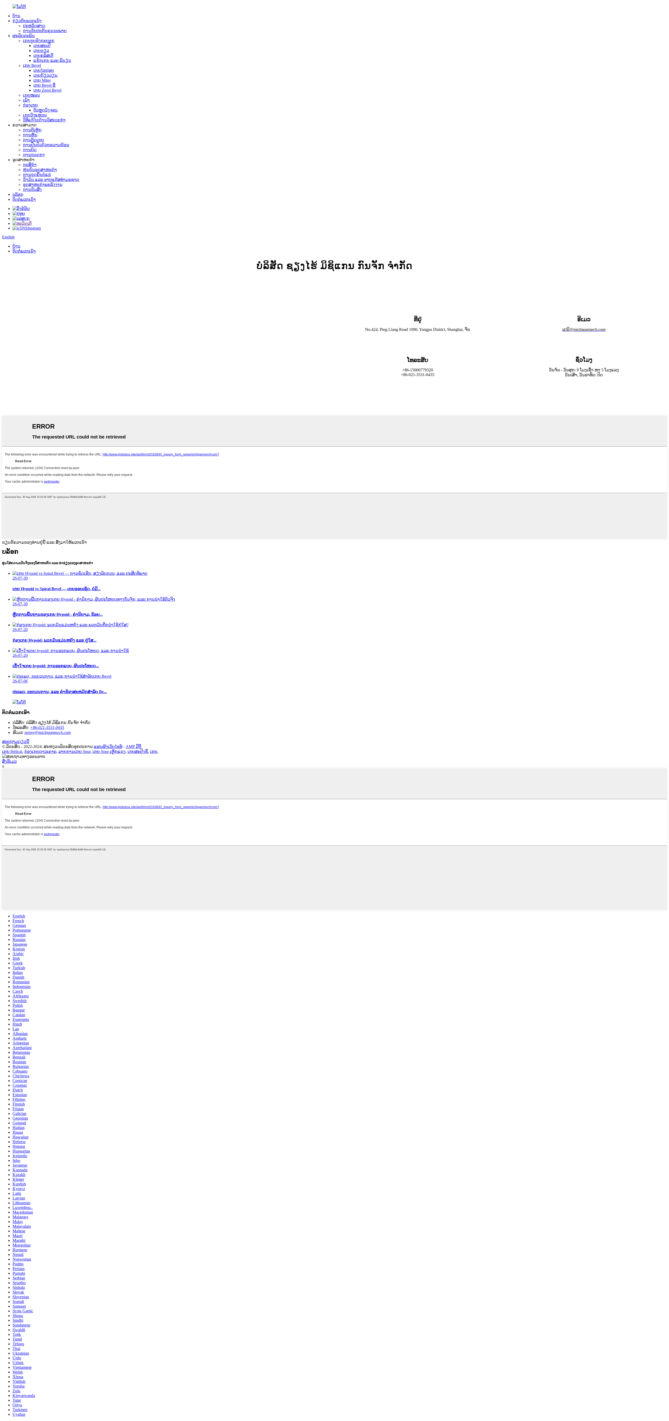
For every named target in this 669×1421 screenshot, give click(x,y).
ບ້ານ (16, 16)
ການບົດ (30, 150)
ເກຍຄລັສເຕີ (43, 55)
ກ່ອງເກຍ (30, 105)
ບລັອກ (18, 194)
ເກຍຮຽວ (41, 50)
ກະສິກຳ (30, 164)
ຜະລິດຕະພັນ (24, 35)
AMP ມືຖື (133, 746)
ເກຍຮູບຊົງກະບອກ (38, 40)
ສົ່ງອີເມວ (9, 761)
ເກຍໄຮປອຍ (43, 70)
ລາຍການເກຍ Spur (74, 751)
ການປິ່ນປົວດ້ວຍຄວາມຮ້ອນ (46, 145)
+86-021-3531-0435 (47, 727)
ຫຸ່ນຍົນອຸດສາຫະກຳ (40, 169)
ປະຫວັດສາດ (34, 26)
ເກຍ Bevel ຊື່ (44, 85)
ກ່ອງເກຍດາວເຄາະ (40, 751)
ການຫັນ (30, 135)
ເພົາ (26, 100)
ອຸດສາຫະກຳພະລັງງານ (42, 184)
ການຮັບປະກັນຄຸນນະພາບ (45, 30)
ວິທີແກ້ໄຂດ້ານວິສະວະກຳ (44, 120)
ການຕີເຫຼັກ (32, 130)
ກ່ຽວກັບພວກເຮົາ (27, 21)
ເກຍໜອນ (31, 95)
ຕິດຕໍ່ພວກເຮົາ (24, 199)
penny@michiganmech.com (48, 732)
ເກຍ (153, 751)
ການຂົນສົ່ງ (32, 189)
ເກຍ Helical (12, 751)
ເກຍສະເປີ (41, 45)
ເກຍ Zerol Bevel (47, 90)
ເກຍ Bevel (32, 65)
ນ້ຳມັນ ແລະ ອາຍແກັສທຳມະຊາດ (51, 179)
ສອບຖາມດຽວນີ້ (15, 741)
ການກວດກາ (34, 155)
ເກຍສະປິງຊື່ (138, 751)
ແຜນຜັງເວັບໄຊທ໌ (108, 746)
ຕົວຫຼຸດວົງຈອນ (45, 110)
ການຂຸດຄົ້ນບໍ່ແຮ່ (37, 174)
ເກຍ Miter (42, 80)
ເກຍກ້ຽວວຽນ (45, 75)
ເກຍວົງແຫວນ (35, 115)
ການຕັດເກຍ (33, 140)
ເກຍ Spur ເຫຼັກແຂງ (109, 751)
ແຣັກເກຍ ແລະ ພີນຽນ (52, 60)
